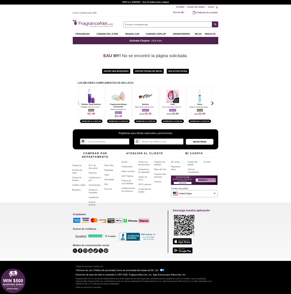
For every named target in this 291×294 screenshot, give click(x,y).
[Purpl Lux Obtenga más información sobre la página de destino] (194, 181)
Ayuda (211, 7)
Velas (106, 175)
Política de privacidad (104, 270)
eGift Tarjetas (127, 176)
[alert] (180, 12)
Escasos (108, 189)
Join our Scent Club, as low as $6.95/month (145, 2)
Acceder (180, 7)
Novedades (109, 179)
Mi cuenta (175, 162)
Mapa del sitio (160, 169)
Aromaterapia (94, 185)
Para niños (109, 165)
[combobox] (171, 24)
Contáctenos (127, 166)
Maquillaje (132, 34)
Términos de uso (84, 270)
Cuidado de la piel (108, 34)
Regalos (210, 34)
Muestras (93, 173)
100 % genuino (144, 184)
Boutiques (76, 190)
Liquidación (94, 197)
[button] (116, 71)
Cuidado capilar (156, 34)
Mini (106, 184)
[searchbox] (168, 24)
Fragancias (82, 34)
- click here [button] (145, 40)
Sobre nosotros (128, 171)
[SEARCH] (215, 24)
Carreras (157, 182)
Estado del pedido (196, 7)
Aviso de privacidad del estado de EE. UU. (138, 270)
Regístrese (199, 142)
